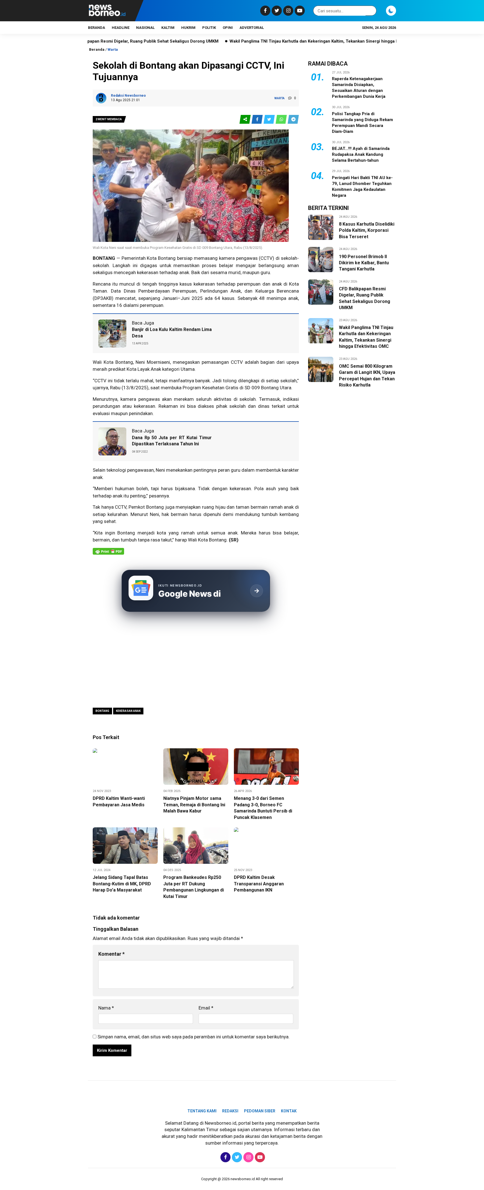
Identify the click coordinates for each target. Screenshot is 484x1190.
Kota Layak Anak (144, 369)
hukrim (188, 28)
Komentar (111, 954)
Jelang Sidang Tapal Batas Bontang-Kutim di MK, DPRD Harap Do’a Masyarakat (122, 884)
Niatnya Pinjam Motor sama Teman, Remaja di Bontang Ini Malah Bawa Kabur (194, 805)
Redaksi (230, 1111)
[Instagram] (287, 10)
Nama (106, 1008)
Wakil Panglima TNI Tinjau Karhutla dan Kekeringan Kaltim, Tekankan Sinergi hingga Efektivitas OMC (288, 41)
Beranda (96, 28)
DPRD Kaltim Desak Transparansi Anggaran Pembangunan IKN (259, 884)
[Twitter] (276, 10)
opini (228, 28)
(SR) (233, 540)
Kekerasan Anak (128, 710)
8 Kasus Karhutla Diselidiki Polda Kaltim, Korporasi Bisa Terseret (366, 230)
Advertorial (251, 28)
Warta (113, 49)
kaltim (167, 28)
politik (209, 28)
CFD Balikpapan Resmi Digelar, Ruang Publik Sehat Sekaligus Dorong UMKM (103, 41)
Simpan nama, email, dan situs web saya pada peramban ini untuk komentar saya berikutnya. (193, 1036)
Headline (120, 28)
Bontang (102, 710)
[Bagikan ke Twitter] (270, 119)
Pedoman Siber (259, 1111)
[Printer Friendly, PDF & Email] (108, 554)
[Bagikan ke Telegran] (293, 119)
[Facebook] (264, 10)
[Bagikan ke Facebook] (258, 119)
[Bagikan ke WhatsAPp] (282, 119)
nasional (145, 28)
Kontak (289, 1111)
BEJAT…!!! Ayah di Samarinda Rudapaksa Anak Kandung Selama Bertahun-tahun (361, 154)
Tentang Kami (202, 1111)
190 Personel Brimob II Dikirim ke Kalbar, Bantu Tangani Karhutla (364, 263)
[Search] (371, 10)
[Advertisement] (196, 660)
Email (206, 1008)
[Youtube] (299, 10)
